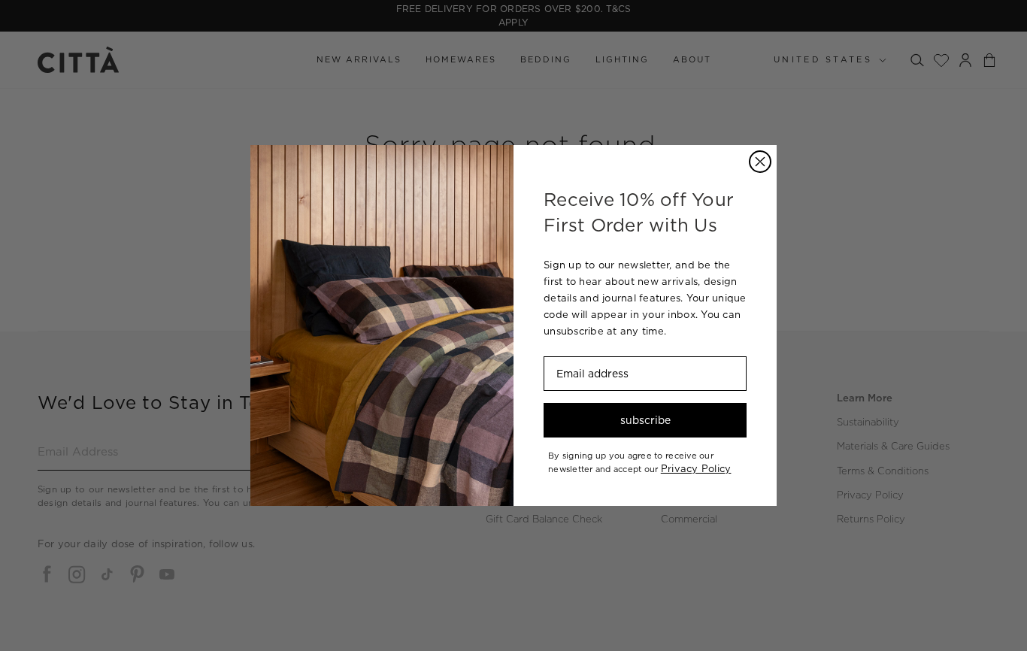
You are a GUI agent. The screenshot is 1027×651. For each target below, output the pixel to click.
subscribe (645, 420)
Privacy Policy (696, 468)
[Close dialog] (760, 161)
